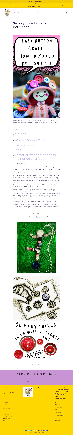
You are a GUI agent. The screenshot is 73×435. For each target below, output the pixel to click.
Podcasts (5, 402)
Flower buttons (59, 415)
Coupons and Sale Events (9, 398)
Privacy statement (7, 416)
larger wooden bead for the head (35, 147)
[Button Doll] (36, 273)
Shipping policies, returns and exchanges (9, 409)
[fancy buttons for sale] (36, 359)
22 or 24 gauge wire (29, 140)
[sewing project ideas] (36, 118)
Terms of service (7, 418)
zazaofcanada (34, 432)
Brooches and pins (60, 412)
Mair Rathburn (36, 217)
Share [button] (16, 33)
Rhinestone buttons (60, 418)
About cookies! (6, 414)
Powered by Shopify (40, 432)
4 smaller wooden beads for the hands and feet (35, 157)
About (4, 396)
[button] (19, 13)
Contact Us (6, 412)
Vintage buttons (59, 410)
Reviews (5, 404)
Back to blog (37, 364)
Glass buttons (58, 407)
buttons (20, 134)
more (58, 420)
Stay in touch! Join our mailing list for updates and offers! (10, 392)
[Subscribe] (46, 381)
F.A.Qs (4, 406)
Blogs (4, 400)
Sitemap (5, 420)
